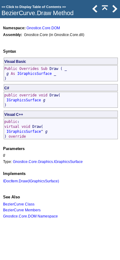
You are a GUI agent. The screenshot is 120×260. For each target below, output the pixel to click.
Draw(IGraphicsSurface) (39, 181)
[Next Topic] (114, 10)
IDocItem (10, 181)
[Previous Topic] (94, 10)
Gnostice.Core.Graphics (33, 162)
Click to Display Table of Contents (33, 7)
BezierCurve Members (22, 210)
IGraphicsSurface (34, 73)
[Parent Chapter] (104, 10)
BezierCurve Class (18, 204)
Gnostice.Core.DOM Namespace (30, 216)
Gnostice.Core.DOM (43, 28)
